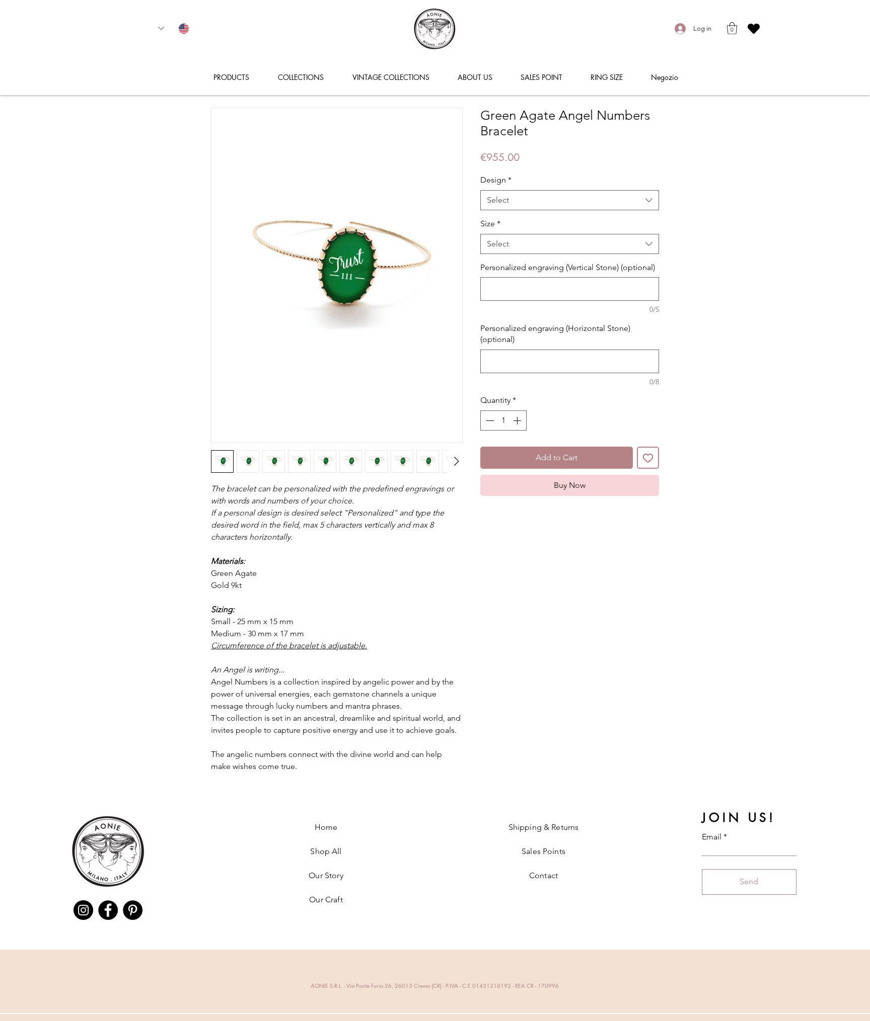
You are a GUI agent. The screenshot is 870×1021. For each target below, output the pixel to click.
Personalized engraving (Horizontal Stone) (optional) (555, 333)
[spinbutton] (503, 420)
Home (326, 827)
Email (711, 837)
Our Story (326, 875)
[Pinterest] (132, 910)
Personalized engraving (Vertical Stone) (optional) (567, 267)
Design (496, 180)
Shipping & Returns (544, 827)
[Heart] (753, 28)
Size (490, 223)
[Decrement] (489, 420)
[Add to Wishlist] (648, 458)
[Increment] (518, 420)
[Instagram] (83, 910)
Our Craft (325, 899)
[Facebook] (108, 910)
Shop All (325, 851)
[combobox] (569, 200)
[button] (732, 28)
